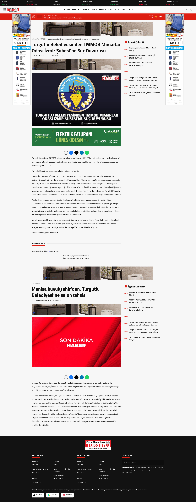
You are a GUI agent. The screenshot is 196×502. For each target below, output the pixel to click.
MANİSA (102, 9)
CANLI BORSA (36, 469)
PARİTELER (35, 473)
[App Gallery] (67, 495)
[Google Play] (52, 495)
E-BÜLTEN (127, 455)
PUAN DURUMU (59, 475)
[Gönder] (161, 462)
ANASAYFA (35, 39)
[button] (38, 16)
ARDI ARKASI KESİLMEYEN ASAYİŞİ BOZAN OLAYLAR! (142, 56)
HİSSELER (46, 469)
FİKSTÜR (67, 469)
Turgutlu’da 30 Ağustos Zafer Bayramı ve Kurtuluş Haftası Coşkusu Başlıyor (143, 79)
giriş (48, 251)
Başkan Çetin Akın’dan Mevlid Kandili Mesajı (143, 49)
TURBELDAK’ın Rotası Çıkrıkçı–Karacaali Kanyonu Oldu (144, 94)
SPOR (94, 9)
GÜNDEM (66, 9)
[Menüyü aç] (4, 10)
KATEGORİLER (39, 455)
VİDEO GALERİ (128, 9)
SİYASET (75, 9)
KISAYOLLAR (83, 455)
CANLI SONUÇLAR (57, 470)
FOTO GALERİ (113, 9)
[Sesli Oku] (66, 153)
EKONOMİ (85, 9)
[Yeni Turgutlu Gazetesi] (13, 10)
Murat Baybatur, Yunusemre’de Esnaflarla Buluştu (63, 17)
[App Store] (38, 495)
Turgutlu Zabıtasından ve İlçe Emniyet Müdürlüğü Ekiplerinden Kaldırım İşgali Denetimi (143, 86)
